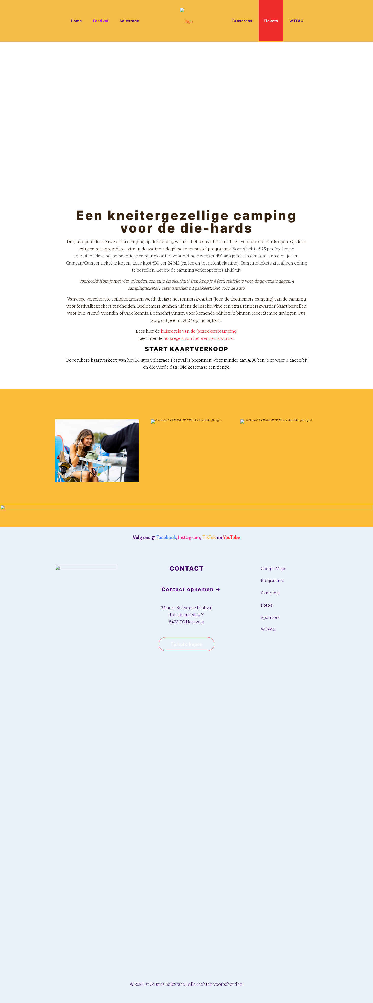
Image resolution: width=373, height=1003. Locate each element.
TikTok (209, 537)
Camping (270, 592)
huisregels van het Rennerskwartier (198, 338)
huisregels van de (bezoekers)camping (198, 331)
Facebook (166, 537)
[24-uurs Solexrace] (186, 20)
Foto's (267, 605)
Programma (272, 580)
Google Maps (273, 568)
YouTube (231, 537)
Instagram (189, 537)
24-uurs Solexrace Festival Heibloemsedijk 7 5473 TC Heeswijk (186, 614)
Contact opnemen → (191, 589)
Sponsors (270, 617)
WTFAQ (268, 629)
